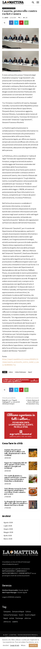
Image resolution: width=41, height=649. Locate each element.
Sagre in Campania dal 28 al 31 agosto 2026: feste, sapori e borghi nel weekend (15, 465)
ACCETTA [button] (33, 645)
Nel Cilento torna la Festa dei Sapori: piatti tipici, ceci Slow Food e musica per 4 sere (15, 491)
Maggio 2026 (8, 532)
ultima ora (7, 622)
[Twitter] (16, 22)
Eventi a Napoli (30, 615)
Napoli (30, 372)
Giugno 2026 (8, 529)
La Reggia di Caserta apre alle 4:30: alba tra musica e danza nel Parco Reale (16, 503)
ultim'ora (27, 618)
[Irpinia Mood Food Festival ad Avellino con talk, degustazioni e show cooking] (33, 453)
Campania (7, 612)
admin (6, 17)
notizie (11, 618)
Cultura (11, 372)
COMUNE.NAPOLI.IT (25, 573)
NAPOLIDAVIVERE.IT (9, 571)
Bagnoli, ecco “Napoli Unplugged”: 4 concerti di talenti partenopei (11, 402)
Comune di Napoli (18, 612)
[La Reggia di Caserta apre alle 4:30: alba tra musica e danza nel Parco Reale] (33, 504)
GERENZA (11, 597)
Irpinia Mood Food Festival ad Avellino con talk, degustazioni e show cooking (15, 452)
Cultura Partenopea (9, 8)
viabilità (15, 622)
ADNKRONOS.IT (21, 571)
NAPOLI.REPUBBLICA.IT (10, 573)
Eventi (21, 615)
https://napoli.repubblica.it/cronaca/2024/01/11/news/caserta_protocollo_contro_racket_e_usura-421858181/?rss (20, 362)
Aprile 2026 (8, 535)
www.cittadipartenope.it (10, 564)
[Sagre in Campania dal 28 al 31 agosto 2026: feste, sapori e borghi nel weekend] (33, 466)
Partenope (19, 618)
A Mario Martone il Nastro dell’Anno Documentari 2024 (32, 402)
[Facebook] (11, 22)
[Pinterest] (21, 22)
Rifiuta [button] (23, 645)
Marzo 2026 (8, 539)
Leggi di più (14, 645)
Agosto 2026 (8, 522)
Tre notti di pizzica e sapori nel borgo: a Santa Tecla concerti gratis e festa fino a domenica (15, 478)
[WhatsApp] (26, 22)
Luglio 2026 (8, 526)
